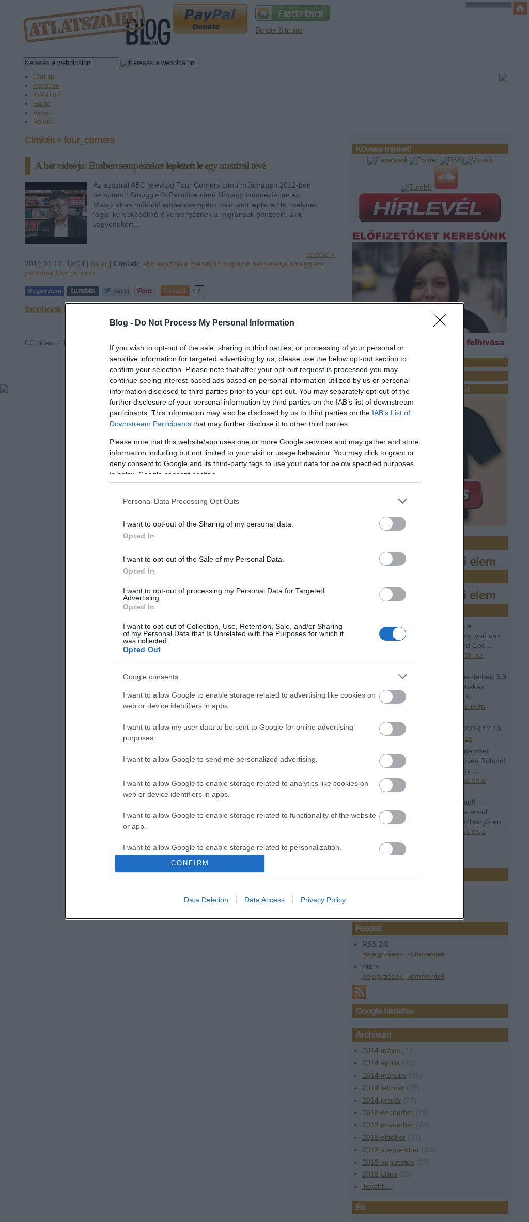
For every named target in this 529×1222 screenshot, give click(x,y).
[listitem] (264, 501)
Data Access (264, 899)
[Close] (443, 323)
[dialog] (264, 611)
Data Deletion (206, 899)
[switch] (392, 524)
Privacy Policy (323, 899)
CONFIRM (190, 863)
